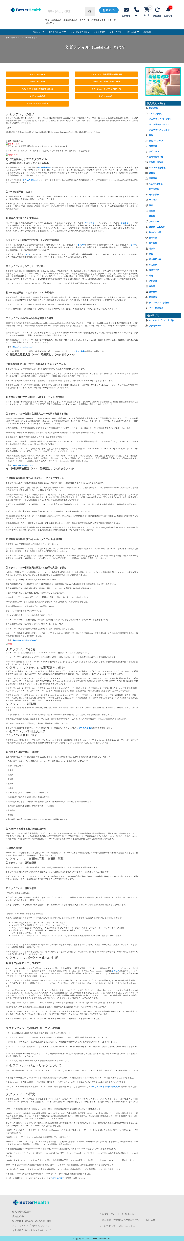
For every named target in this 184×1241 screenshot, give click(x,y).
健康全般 (153, 292)
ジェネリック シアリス (159, 124)
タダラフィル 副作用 (37, 96)
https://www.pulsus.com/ (22, 347)
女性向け (153, 146)
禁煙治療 (153, 178)
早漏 (151, 135)
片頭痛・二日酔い (157, 227)
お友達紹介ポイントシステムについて (31, 1230)
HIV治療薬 (154, 189)
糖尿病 (152, 216)
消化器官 (153, 281)
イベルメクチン (156, 114)
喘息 (151, 276)
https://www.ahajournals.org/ (25, 640)
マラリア (153, 200)
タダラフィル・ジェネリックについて (106, 89)
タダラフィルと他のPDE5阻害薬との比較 (37, 89)
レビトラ (125, 223)
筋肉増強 (153, 297)
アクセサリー (155, 326)
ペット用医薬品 (156, 308)
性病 (151, 205)
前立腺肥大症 (155, 259)
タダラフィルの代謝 (37, 82)
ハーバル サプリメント (159, 320)
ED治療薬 (153, 108)
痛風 (151, 254)
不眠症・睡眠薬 (156, 162)
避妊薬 (152, 173)
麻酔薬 (152, 286)
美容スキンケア (156, 141)
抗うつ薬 (153, 238)
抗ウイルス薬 (155, 232)
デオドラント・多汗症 (159, 303)
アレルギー (154, 222)
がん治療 (153, 265)
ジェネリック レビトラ (159, 130)
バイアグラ (89, 223)
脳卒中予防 (154, 270)
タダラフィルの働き (37, 74)
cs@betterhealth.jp (126, 1226)
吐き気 (152, 249)
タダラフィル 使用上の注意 (37, 104)
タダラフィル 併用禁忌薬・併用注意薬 (106, 74)
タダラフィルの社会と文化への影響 (106, 82)
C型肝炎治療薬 (156, 184)
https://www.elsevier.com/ (23, 465)
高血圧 (152, 211)
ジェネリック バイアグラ (160, 119)
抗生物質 (153, 243)
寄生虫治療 (154, 195)
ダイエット (154, 151)
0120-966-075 (128, 1214)
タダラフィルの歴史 (106, 96)
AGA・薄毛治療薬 (157, 168)
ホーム (8, 38)
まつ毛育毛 (154, 157)
